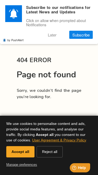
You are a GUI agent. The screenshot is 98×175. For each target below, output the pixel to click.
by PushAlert (15, 40)
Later (52, 35)
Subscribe (81, 35)
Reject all (49, 152)
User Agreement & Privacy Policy (59, 140)
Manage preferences (21, 165)
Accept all (20, 152)
